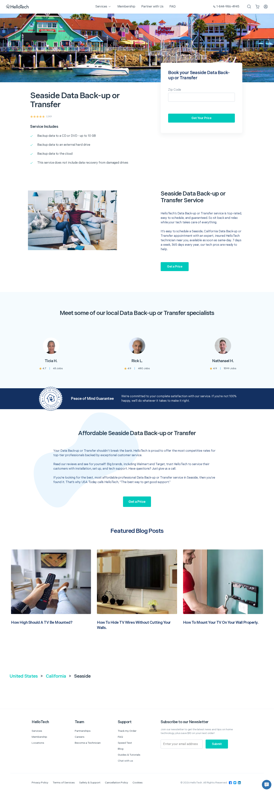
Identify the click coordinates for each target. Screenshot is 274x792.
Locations (38, 742)
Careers (79, 736)
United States (24, 676)
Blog (120, 748)
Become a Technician (88, 742)
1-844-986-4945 (227, 6)
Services (37, 730)
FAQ (120, 736)
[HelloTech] (17, 7)
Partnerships (83, 730)
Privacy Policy (40, 782)
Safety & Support (89, 782)
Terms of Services (64, 782)
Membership (39, 736)
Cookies (138, 782)
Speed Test (125, 742)
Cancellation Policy (116, 782)
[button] (266, 784)
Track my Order (127, 730)
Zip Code (174, 90)
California (56, 676)
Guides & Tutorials (129, 754)
